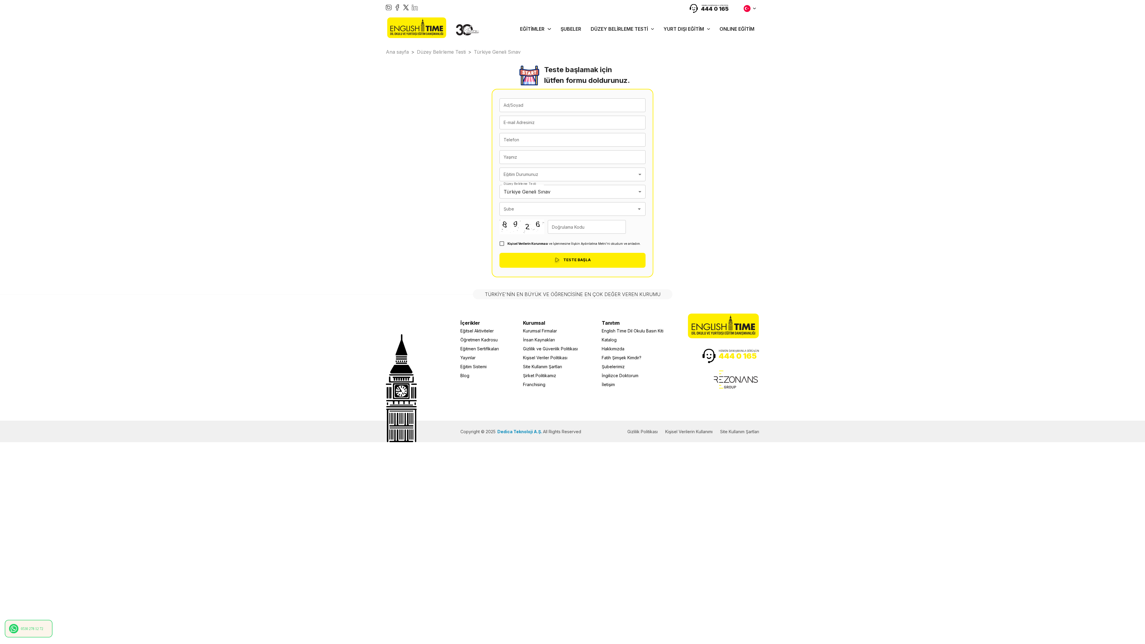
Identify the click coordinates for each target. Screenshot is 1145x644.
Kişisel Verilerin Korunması (527, 243)
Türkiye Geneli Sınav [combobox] (527, 192)
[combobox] (572, 174)
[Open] (639, 209)
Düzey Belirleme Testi (520, 183)
